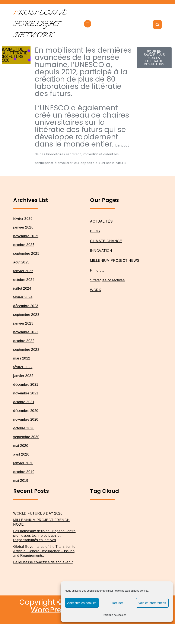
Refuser (117, 603)
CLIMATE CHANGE (106, 241)
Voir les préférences (152, 603)
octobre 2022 (23, 341)
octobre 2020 (23, 428)
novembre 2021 (25, 393)
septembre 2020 (26, 437)
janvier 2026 (23, 227)
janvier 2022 (23, 376)
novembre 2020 (25, 419)
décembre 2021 (25, 384)
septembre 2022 (26, 349)
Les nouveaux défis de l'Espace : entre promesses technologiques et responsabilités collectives (44, 535)
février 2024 (22, 297)
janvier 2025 (23, 271)
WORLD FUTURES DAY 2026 (37, 513)
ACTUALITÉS (101, 221)
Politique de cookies (114, 615)
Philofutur (98, 270)
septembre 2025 (26, 253)
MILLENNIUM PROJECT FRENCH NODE (41, 522)
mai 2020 (20, 445)
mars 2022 (21, 358)
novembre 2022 (25, 332)
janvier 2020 (23, 463)
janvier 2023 (23, 323)
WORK (95, 290)
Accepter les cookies (81, 603)
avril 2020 (21, 454)
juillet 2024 (22, 288)
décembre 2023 (25, 306)
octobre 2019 (23, 472)
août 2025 (21, 262)
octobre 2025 (23, 245)
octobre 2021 (23, 402)
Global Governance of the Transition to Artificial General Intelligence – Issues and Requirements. (44, 551)
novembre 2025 (25, 236)
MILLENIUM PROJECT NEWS (114, 260)
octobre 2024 (23, 280)
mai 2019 (20, 480)
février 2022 (22, 367)
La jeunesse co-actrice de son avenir (43, 562)
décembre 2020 (25, 411)
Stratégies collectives (107, 280)
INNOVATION (101, 251)
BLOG (95, 231)
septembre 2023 (26, 314)
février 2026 (22, 218)
